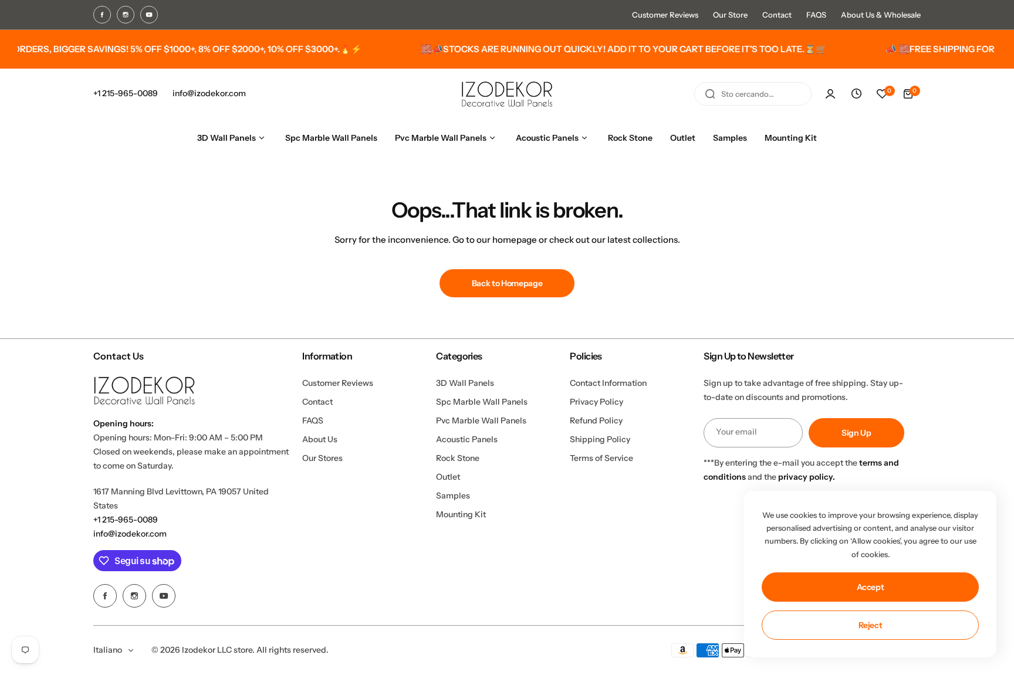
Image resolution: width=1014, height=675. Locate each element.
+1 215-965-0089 (125, 519)
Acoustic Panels (467, 439)
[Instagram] (125, 14)
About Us (319, 439)
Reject (870, 625)
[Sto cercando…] (710, 94)
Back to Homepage (507, 283)
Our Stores (322, 458)
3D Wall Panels (465, 383)
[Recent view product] (856, 94)
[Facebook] (102, 14)
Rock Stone (457, 458)
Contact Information (608, 383)
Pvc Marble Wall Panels (481, 420)
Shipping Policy (600, 439)
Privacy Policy (596, 401)
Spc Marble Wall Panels (482, 401)
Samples (453, 495)
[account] (830, 94)
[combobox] (753, 94)
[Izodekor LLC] (507, 94)
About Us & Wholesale (881, 14)
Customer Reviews (665, 14)
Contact (777, 14)
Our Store (730, 14)
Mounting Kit (461, 514)
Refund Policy (596, 420)
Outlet (448, 477)
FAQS (816, 14)
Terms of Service (601, 458)
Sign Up (856, 433)
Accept (870, 587)
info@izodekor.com (130, 533)
